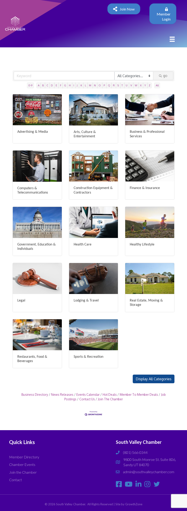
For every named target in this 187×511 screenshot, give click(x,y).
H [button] (70, 85)
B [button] (43, 85)
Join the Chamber (23, 472)
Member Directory (24, 457)
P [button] (104, 85)
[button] (153, 379)
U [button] (126, 85)
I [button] (73, 85)
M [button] (90, 85)
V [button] (131, 85)
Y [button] (145, 85)
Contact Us (87, 399)
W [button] (136, 85)
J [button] (77, 85)
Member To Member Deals (139, 394)
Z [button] (149, 85)
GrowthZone (133, 504)
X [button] (141, 85)
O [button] (100, 85)
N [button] (95, 85)
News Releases (62, 394)
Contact (15, 480)
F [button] (60, 85)
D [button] (52, 85)
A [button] (38, 85)
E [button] (56, 85)
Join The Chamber (110, 399)
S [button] (118, 85)
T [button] (122, 85)
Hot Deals (110, 394)
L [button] (85, 85)
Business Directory (34, 394)
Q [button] (109, 85)
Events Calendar (88, 394)
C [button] (47, 85)
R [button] (114, 85)
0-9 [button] (30, 85)
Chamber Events (22, 464)
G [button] (65, 85)
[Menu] (172, 39)
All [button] (157, 85)
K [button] (81, 85)
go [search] (165, 75)
